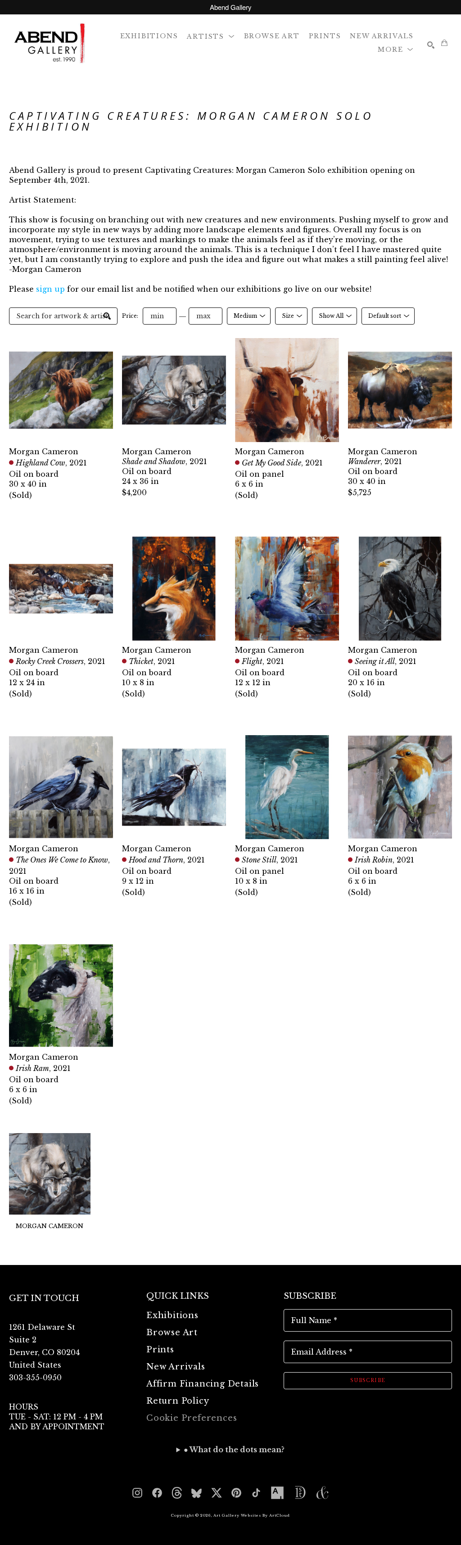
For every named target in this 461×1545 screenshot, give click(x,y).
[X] (216, 1493)
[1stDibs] (300, 1493)
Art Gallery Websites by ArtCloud (251, 1515)
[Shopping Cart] (444, 42)
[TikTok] (256, 1493)
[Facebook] (157, 1493)
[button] (211, 35)
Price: (130, 315)
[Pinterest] (236, 1493)
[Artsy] (277, 1493)
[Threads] (177, 1493)
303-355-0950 (35, 1377)
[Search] (430, 45)
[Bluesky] (197, 1493)
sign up (50, 289)
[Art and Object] (322, 1493)
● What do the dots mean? (234, 1449)
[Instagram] (137, 1493)
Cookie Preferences (191, 1418)
